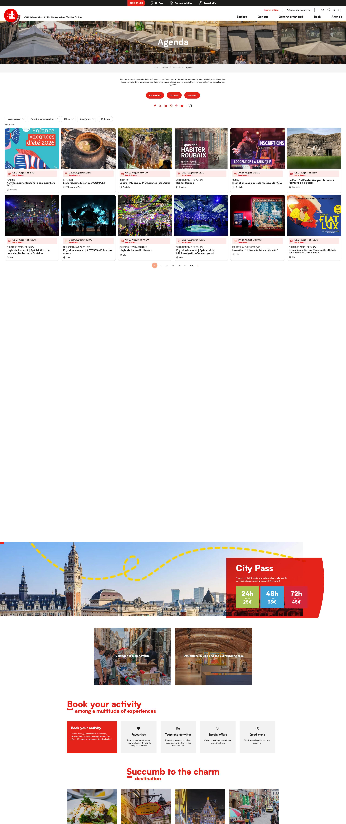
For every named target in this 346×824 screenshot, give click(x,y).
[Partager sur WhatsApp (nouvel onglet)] (171, 106)
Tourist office (271, 10)
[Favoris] (329, 10)
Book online (136, 3)
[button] (242, 17)
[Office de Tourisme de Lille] (12, 17)
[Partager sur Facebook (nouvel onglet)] (155, 106)
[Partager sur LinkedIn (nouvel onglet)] (165, 106)
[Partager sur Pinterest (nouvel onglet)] (176, 106)
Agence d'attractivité (298, 10)
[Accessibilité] (334, 9)
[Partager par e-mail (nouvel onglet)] (182, 106)
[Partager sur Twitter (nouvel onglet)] (160, 106)
